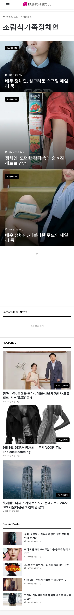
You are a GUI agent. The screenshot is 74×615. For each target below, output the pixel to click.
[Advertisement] (37, 278)
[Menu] (7, 6)
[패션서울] (37, 4)
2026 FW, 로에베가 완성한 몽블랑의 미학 (46, 564)
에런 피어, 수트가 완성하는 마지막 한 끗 (45, 579)
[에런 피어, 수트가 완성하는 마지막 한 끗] (12, 584)
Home (8, 16)
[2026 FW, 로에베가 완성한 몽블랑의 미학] (12, 569)
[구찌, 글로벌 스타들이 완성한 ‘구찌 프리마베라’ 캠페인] (12, 538)
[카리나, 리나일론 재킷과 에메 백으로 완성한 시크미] (12, 599)
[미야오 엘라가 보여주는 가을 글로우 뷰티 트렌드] (12, 554)
